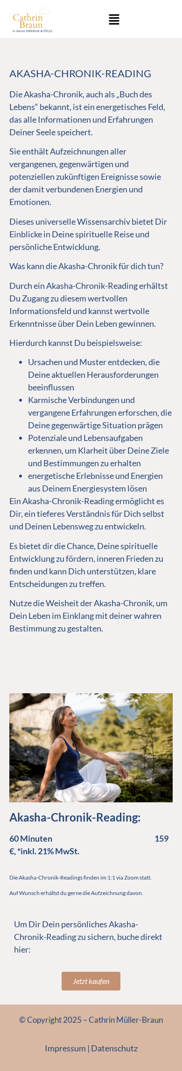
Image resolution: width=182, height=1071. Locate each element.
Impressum (65, 1048)
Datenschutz (114, 1048)
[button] (114, 20)
